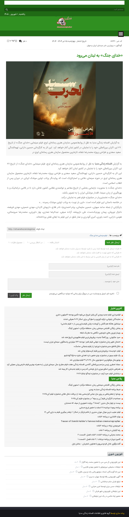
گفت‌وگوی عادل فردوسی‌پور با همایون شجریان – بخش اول (96, 444)
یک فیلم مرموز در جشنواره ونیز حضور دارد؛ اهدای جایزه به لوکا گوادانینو (92, 355)
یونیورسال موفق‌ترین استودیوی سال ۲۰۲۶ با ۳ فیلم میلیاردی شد (95, 360)
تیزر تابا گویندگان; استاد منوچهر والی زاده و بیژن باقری (99, 472)
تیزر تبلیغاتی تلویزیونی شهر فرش (107, 491)
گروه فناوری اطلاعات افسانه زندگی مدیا (94, 513)
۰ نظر (25, 41)
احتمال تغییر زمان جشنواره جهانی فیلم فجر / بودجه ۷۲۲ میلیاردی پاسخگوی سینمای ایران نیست (82, 342)
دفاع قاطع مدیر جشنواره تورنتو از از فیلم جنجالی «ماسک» (97, 346)
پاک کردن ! (13, 295)
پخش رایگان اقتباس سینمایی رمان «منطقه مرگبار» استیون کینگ (94, 328)
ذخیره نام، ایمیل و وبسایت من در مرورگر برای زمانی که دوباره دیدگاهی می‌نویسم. (81, 293)
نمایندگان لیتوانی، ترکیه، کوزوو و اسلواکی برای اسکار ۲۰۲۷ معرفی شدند (91, 319)
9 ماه (77, 462)
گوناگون (119, 45)
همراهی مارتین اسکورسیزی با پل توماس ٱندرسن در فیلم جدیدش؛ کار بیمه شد (89, 369)
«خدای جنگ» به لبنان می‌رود (100, 55)
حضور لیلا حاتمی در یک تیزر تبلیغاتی (106, 496)
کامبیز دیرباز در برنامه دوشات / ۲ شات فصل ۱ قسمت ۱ (99, 439)
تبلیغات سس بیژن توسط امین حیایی (105, 486)
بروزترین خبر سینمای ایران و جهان (100, 45)
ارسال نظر (26, 295)
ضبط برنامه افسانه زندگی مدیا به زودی (104, 389)
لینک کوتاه (40, 229)
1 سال (77, 467)
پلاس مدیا (116, 379)
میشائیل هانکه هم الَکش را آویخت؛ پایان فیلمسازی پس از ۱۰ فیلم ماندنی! (90, 324)
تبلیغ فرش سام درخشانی (110, 481)
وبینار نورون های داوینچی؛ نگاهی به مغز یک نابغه (100, 333)
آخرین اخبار (116, 308)
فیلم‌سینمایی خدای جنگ (98, 235)
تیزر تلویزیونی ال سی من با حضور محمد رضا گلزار (101, 462)
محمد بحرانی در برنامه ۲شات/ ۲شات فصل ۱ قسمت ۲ (99, 435)
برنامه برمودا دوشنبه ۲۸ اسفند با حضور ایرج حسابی (99, 407)
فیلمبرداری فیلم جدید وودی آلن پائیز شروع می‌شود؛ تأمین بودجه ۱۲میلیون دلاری (88, 315)
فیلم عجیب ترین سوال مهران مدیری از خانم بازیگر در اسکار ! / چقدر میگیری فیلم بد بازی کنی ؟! (82, 412)
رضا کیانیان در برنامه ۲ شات (109, 430)
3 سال (72, 472)
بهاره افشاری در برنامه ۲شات (109, 416)
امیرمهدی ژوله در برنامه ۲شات (108, 425)
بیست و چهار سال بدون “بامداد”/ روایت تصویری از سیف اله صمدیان (92, 403)
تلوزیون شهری (115, 454)
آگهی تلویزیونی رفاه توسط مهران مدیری (104, 476)
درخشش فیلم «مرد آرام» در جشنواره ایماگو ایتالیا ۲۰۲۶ (98, 373)
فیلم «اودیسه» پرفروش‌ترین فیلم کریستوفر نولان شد (99, 351)
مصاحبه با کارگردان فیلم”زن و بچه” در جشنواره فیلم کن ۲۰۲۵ (95, 398)
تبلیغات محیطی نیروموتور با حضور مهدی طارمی (101, 467)
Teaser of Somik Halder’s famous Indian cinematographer (90, 421)
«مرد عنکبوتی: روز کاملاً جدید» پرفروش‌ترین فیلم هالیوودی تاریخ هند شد (90, 337)
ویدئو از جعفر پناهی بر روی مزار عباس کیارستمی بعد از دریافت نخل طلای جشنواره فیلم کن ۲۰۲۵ (81, 394)
